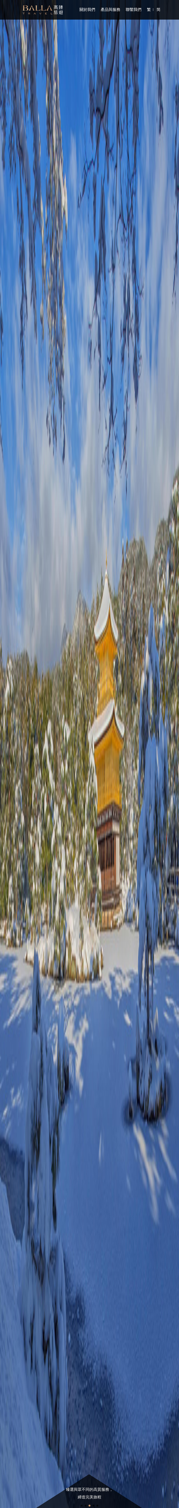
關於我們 (87, 9)
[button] (13, 754)
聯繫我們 (133, 9)
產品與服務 (110, 9)
